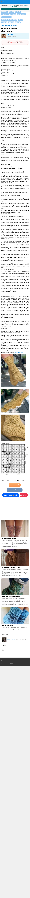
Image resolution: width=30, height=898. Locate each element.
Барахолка (17, 11)
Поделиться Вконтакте (15, 490)
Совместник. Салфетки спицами (9, 19)
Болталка (11, 11)
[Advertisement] (15, 508)
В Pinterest (23, 495)
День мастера (12, 14)
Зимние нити (4, 11)
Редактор (10, 34)
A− (8, 42)
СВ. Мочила (4, 22)
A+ (17, 42)
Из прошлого (4, 14)
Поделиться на (10, 495)
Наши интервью (21, 14)
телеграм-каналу (18, 352)
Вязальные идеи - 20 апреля (9, 25)
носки (7, 478)
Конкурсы (17, 22)
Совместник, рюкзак (6, 17)
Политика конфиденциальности (9, 661)
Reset (21, 42)
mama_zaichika (11, 639)
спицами (3, 478)
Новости (21, 19)
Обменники (11, 22)
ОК (15, 9)
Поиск (27, 2)
